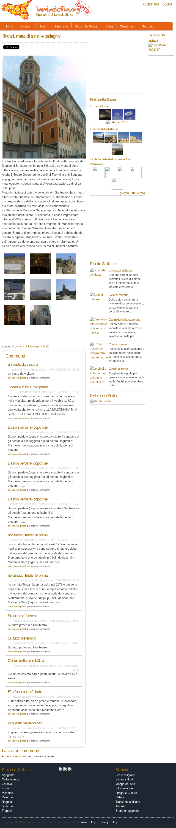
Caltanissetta (10, 779)
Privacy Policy (108, 822)
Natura (120, 797)
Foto (43, 26)
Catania (7, 784)
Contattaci (127, 26)
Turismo (121, 806)
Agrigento (8, 775)
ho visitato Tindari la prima (27, 535)
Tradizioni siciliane (128, 802)
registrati (21, 377)
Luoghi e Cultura (126, 793)
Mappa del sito (125, 784)
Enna (5, 788)
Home (9, 26)
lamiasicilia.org (58, 8)
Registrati (151, 4)
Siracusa (8, 806)
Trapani (7, 810)
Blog (109, 26)
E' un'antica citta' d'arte (25, 692)
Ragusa (7, 802)
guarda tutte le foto (132, 193)
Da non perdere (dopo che (28, 427)
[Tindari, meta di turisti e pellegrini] (15, 274)
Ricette (25, 26)
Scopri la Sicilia (86, 26)
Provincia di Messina (25, 346)
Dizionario (61, 26)
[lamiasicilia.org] (17, 17)
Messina (7, 793)
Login (167, 4)
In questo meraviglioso (25, 723)
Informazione (124, 788)
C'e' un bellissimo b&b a (26, 661)
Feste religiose (125, 775)
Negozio (148, 26)
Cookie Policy (86, 822)
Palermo (7, 797)
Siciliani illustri (125, 779)
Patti (46, 346)
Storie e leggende (127, 810)
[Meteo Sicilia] (100, 401)
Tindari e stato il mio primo (28, 387)
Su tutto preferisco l (22, 616)
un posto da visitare (23, 364)
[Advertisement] (55, 336)
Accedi (11, 377)
